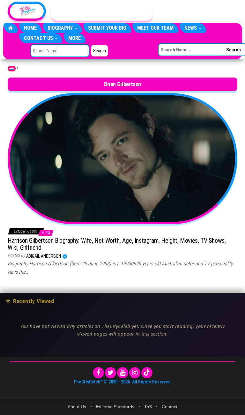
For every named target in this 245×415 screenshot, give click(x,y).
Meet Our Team (155, 28)
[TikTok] (146, 372)
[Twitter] (110, 372)
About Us (77, 406)
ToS (148, 406)
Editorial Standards (115, 406)
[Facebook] (98, 372)
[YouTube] (122, 372)
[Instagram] (134, 372)
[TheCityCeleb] (11, 28)
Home (30, 28)
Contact (169, 406)
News (191, 28)
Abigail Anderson (44, 256)
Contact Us (39, 38)
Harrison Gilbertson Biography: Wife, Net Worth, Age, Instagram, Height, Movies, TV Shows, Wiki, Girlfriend (117, 244)
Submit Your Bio (107, 28)
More (74, 38)
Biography (61, 28)
